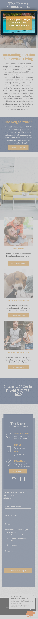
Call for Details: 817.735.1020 (19, 26)
